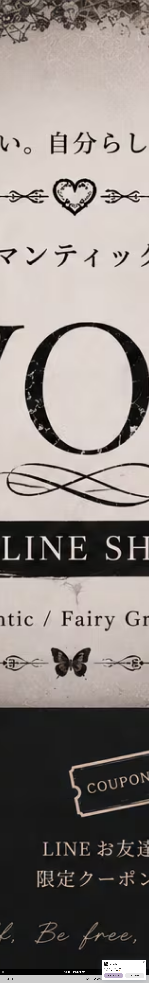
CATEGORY (98, 979)
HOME (88, 979)
